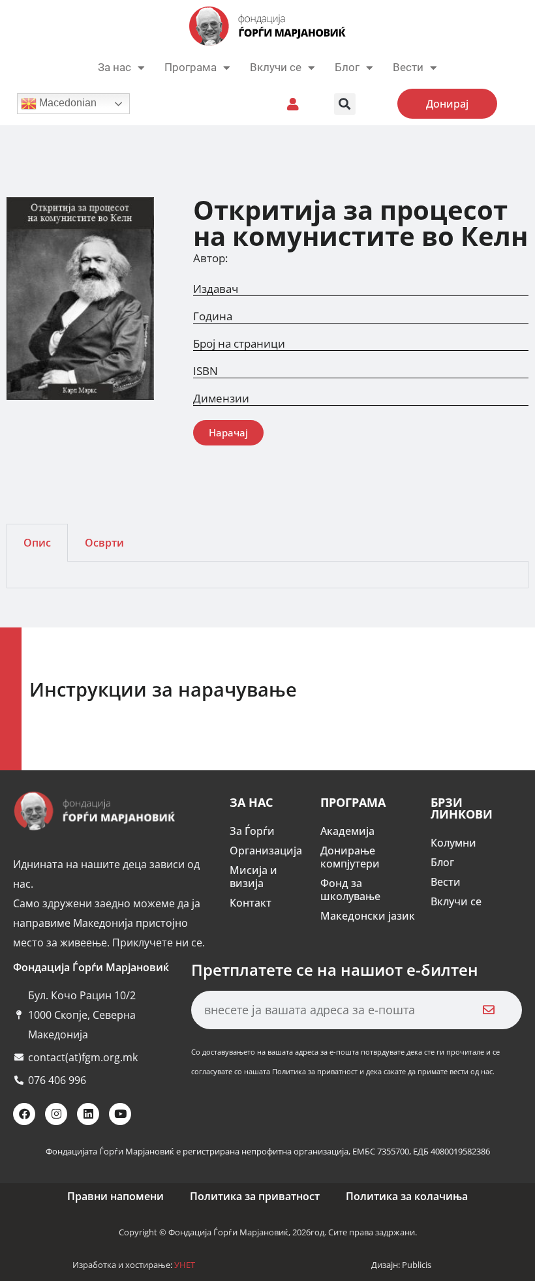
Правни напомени (115, 1196)
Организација (266, 850)
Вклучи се (275, 67)
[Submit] (489, 1010)
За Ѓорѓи (252, 831)
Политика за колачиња (407, 1196)
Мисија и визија (253, 876)
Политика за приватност (255, 1196)
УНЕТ (184, 1265)
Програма (190, 67)
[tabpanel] (267, 575)
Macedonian (67, 102)
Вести (446, 882)
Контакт (250, 903)
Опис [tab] (37, 542)
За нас (114, 67)
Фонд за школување (350, 889)
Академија (347, 831)
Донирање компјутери (350, 857)
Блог (347, 67)
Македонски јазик (367, 916)
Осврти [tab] (104, 542)
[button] (345, 104)
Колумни (453, 843)
